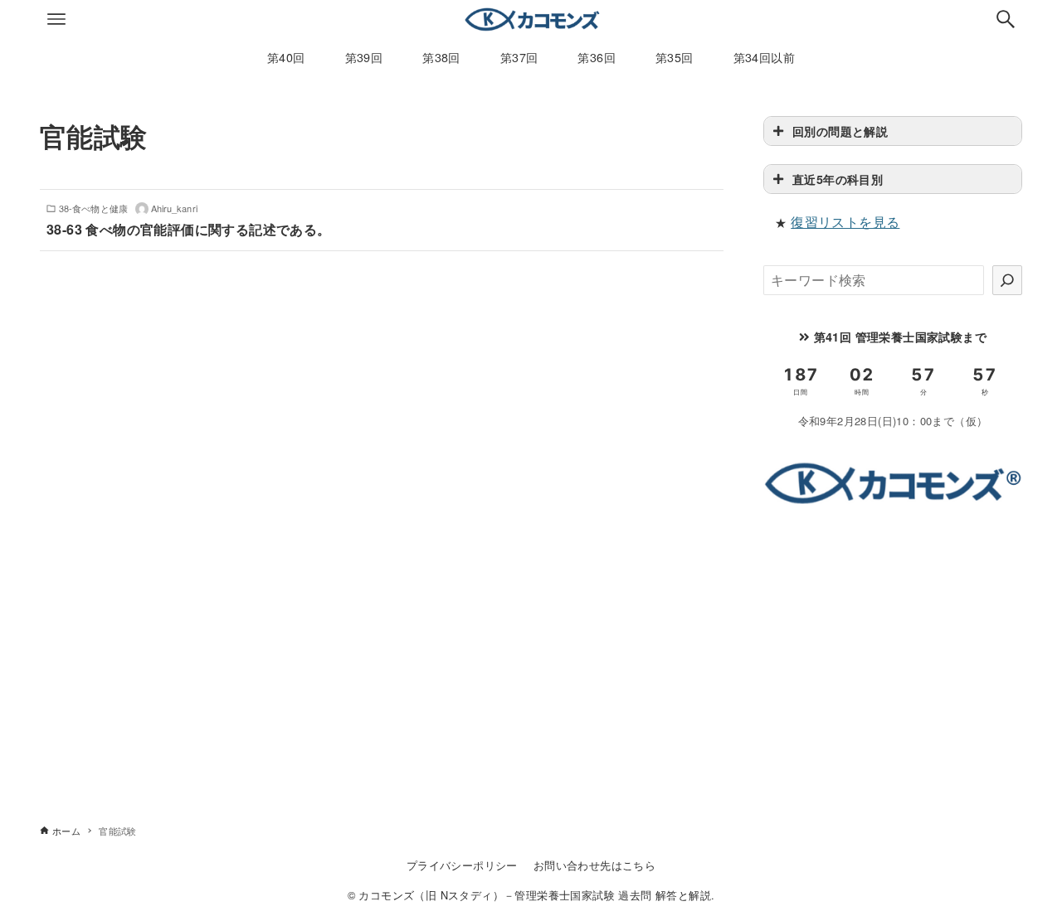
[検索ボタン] (1005, 19)
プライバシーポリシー (462, 865)
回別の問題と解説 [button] (840, 131)
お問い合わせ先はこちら (594, 865)
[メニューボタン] (56, 19)
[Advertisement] (892, 640)
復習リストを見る (845, 221)
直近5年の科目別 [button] (837, 179)
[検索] (1007, 280)
